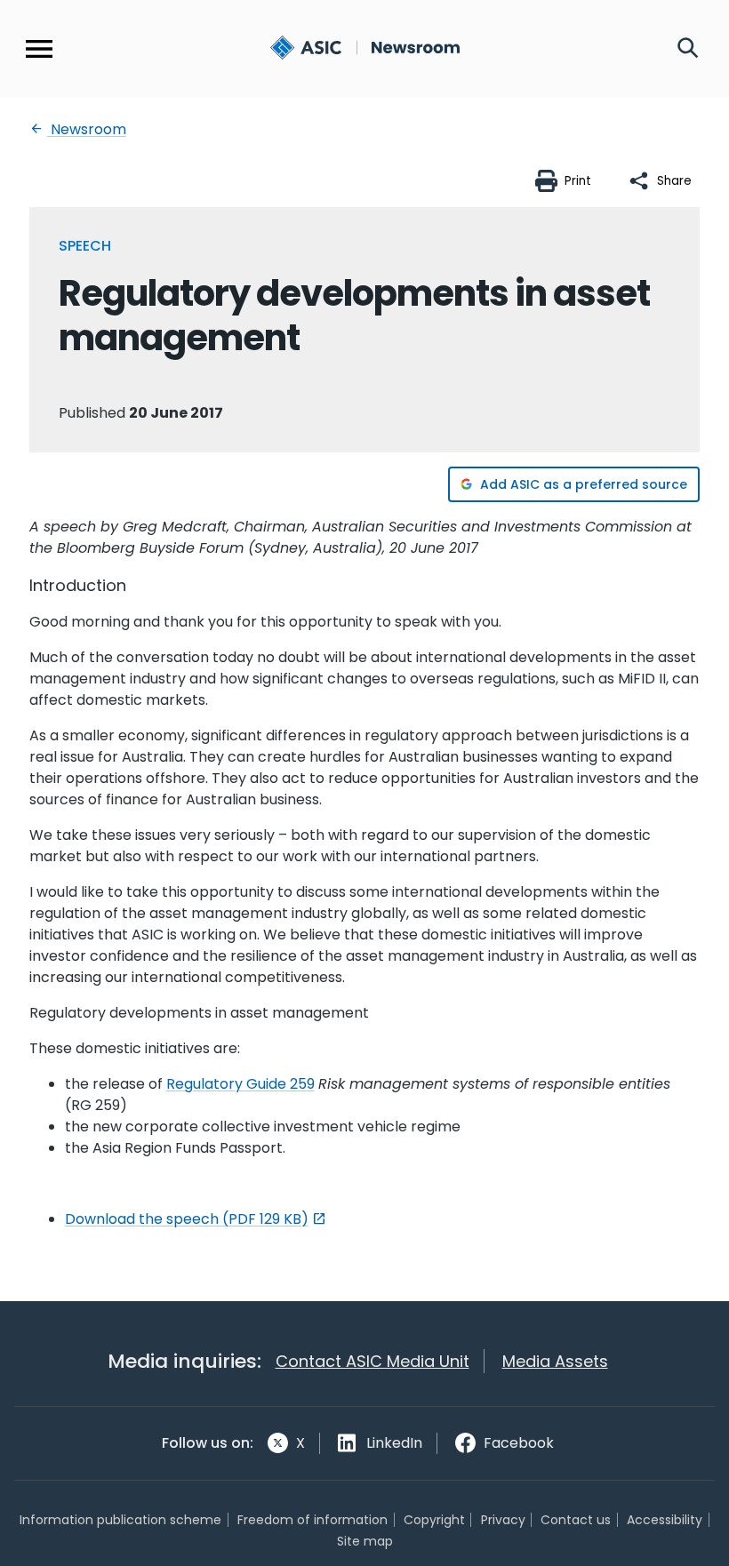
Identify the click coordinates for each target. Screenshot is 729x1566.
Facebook (519, 1443)
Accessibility (664, 1520)
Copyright (434, 1520)
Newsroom (86, 129)
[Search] (688, 49)
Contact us (576, 1520)
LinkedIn (394, 1443)
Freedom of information (312, 1520)
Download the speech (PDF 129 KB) (186, 1219)
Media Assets (555, 1361)
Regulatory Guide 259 (240, 1084)
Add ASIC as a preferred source (583, 484)
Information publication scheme (120, 1520)
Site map (365, 1541)
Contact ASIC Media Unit (372, 1361)
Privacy (503, 1520)
